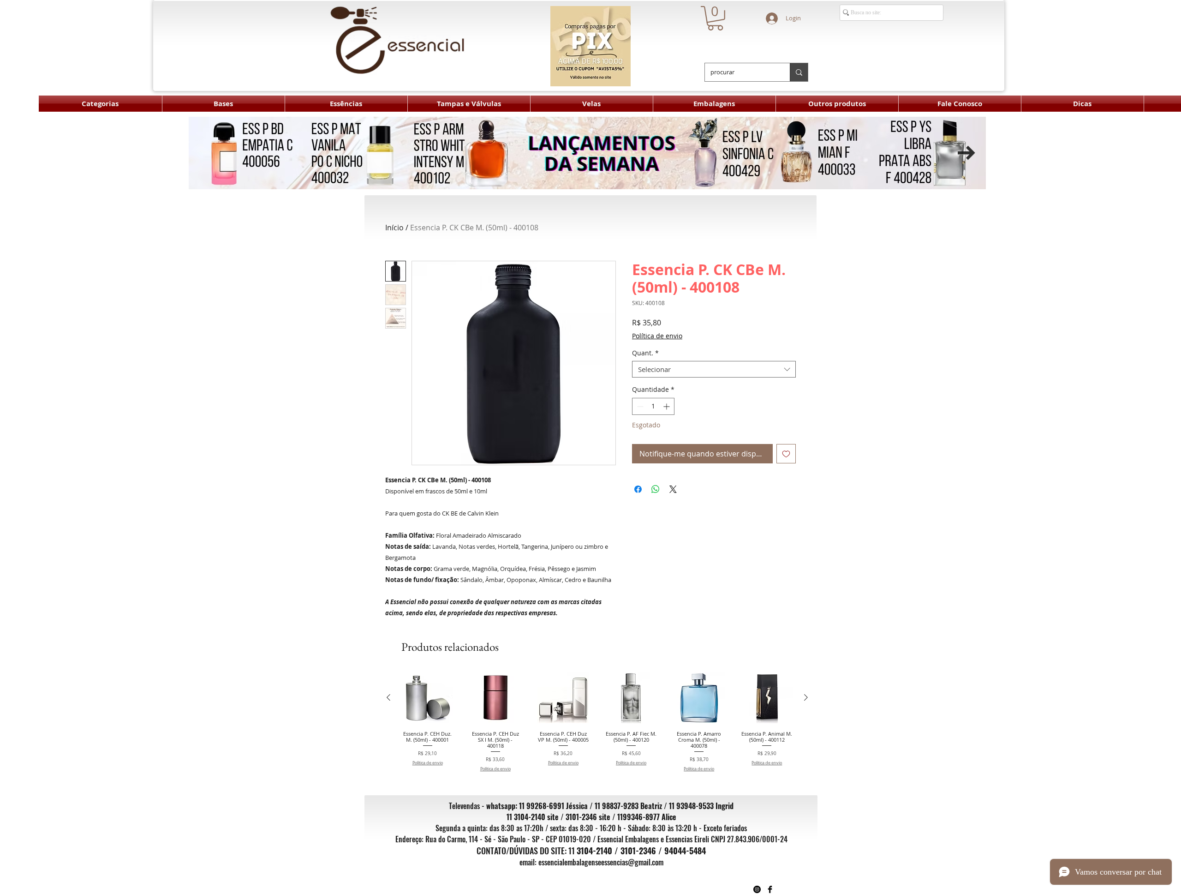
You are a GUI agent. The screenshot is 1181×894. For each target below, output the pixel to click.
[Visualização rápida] (427, 697)
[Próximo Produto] (805, 697)
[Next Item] (966, 153)
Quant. (645, 353)
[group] (597, 722)
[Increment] (667, 406)
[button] (715, 18)
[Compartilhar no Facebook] (638, 489)
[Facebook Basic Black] (770, 889)
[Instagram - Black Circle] (757, 889)
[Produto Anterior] (388, 697)
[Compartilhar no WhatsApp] (655, 489)
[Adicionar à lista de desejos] (786, 453)
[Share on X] (673, 489)
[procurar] (799, 72)
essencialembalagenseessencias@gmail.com (600, 862)
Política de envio (657, 335)
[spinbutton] (653, 406)
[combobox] (714, 369)
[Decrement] (639, 406)
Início (394, 227)
